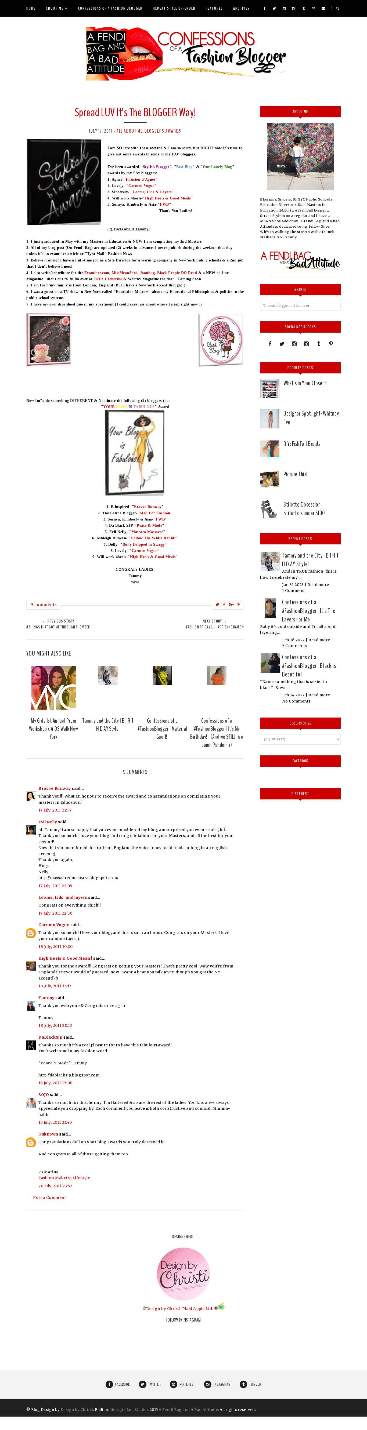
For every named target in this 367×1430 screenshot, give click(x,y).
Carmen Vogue (141, 186)
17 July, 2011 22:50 (55, 913)
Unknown (48, 1134)
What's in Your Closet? (304, 383)
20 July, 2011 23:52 (55, 1186)
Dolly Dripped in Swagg (143, 545)
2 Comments (294, 645)
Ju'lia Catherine (108, 279)
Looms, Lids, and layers (62, 897)
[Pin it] (239, 604)
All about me (130, 131)
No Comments (296, 701)
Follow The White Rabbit (153, 538)
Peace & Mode (149, 525)
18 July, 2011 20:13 (55, 1025)
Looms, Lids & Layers (152, 192)
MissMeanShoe (125, 273)
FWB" (165, 204)
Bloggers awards (163, 131)
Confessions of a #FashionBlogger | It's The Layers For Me (308, 611)
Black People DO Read (177, 273)
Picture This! (295, 474)
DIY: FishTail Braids (301, 443)
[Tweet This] (218, 604)
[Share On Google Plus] (231, 604)
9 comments (44, 604)
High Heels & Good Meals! (65, 958)
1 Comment (293, 590)
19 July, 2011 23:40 (55, 1122)
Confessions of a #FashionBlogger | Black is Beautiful (309, 666)
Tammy (46, 997)
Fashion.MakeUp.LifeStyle (64, 1178)
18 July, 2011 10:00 (55, 946)
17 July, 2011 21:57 (55, 810)
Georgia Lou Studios (129, 1409)
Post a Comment (49, 1197)
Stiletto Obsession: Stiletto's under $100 (304, 508)
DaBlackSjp (50, 1037)
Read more (318, 584)
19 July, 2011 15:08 (55, 1082)
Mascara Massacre (147, 532)
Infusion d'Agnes (140, 179)
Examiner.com (96, 273)
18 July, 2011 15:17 (54, 986)
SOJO (43, 1094)
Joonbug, (148, 273)
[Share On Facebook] (224, 604)
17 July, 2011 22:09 (55, 885)
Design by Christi (163, 1308)
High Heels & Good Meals (168, 198)
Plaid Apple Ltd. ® (200, 1308)
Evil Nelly (47, 822)
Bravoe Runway (148, 507)
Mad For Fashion (155, 513)
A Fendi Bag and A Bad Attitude (188, 1409)
